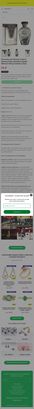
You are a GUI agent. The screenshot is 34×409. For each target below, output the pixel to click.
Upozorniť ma (17, 212)
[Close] (31, 195)
